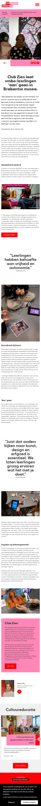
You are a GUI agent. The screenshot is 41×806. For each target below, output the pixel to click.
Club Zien (10, 666)
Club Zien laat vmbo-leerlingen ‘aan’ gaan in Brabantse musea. (23, 13)
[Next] (39, 739)
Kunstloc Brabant (10, 5)
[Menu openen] (37, 4)
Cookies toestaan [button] (29, 802)
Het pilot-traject (9, 235)
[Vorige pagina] (5, 63)
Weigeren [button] (11, 802)
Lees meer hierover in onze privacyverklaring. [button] (20, 797)
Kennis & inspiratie (4, 13)
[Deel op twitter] (35, 63)
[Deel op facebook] (38, 63)
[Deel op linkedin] (32, 63)
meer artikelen (21, 765)
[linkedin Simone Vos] (19, 692)
